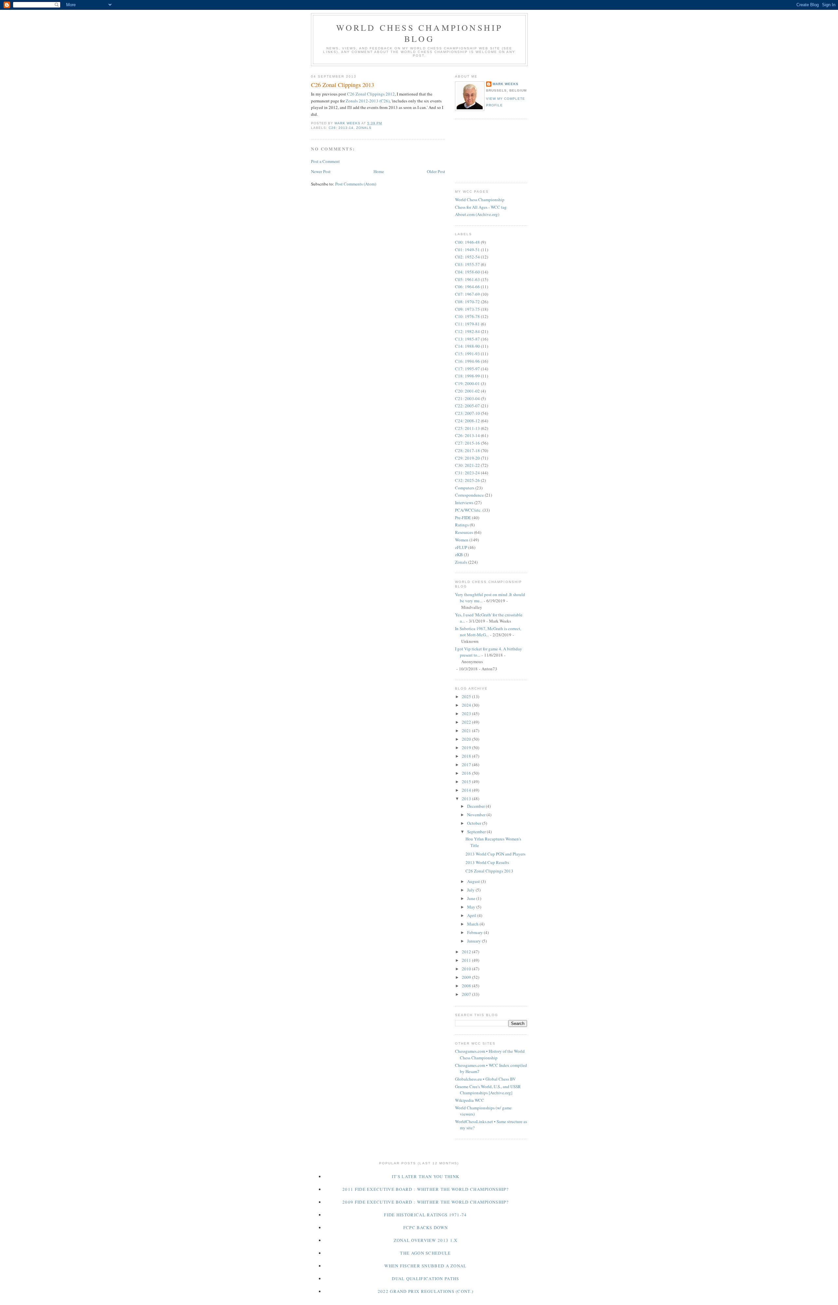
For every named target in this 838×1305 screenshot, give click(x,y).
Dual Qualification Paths (425, 1278)
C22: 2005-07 (467, 406)
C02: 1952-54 (467, 257)
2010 (467, 969)
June (471, 898)
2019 (467, 747)
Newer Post (321, 171)
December (476, 806)
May (471, 907)
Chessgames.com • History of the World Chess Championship (490, 1054)
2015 (467, 782)
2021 (467, 730)
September (477, 832)
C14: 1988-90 (467, 346)
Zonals (364, 128)
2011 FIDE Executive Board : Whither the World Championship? (425, 1189)
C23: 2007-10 (467, 413)
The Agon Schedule (425, 1253)
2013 (467, 799)
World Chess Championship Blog (419, 33)
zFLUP (461, 547)
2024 (467, 705)
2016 (467, 773)
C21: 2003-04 (467, 398)
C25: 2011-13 (467, 428)
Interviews (464, 502)
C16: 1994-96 (467, 361)
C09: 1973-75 (467, 309)
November (476, 815)
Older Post (436, 171)
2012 (467, 952)
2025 (467, 696)
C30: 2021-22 (467, 465)
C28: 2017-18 (467, 450)
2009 (467, 977)
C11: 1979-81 (467, 324)
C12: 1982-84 (467, 331)
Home (378, 171)
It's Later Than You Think (426, 1176)
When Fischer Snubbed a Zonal (425, 1266)
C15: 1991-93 (467, 354)
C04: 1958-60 (467, 272)
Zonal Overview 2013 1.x (426, 1240)
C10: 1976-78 (467, 316)
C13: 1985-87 (467, 339)
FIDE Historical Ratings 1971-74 (425, 1215)
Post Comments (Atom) (355, 184)
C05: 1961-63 (467, 279)
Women (461, 540)
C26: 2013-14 (341, 128)
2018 (467, 756)
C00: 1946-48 (467, 242)
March (473, 924)
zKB (459, 554)
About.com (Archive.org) (477, 214)
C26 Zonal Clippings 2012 (371, 94)
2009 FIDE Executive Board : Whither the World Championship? (425, 1202)
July (471, 890)
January (474, 941)
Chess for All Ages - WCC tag (481, 207)
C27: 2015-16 (467, 443)
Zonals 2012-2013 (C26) (368, 101)
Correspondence (469, 495)
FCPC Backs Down (425, 1227)
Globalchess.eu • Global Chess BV (485, 1079)
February (475, 932)
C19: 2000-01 (467, 383)
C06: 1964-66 (467, 287)
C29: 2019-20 (467, 458)
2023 (467, 713)
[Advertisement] (484, 150)
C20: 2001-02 (467, 391)
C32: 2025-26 (467, 480)
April (472, 915)
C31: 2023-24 (467, 473)
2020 (467, 739)
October (474, 823)
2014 (467, 790)
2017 (467, 764)
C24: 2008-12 (467, 421)
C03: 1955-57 (467, 264)
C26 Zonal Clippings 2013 (489, 871)
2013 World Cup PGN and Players (495, 854)
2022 (467, 722)
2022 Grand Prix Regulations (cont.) (426, 1291)
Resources (464, 532)
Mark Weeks (506, 84)
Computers (464, 488)
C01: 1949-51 (467, 250)
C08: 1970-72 (467, 302)
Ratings (462, 525)
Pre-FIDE (463, 517)
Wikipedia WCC (469, 1100)
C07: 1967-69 (467, 294)
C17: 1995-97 (467, 369)
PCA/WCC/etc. (468, 510)
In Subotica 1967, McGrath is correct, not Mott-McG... (488, 632)
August (474, 881)
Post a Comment (325, 161)
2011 (467, 960)
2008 (467, 986)
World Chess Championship (479, 200)
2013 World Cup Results (487, 862)
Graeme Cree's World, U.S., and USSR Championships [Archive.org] (488, 1090)
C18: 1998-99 (467, 376)
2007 (467, 994)
